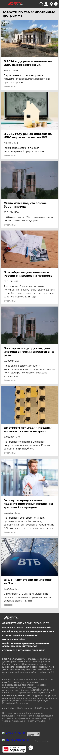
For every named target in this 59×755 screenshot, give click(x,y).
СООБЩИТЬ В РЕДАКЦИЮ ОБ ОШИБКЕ (23, 650)
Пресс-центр (41, 623)
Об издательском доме (17, 623)
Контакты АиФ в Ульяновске (20, 635)
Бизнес (8, 605)
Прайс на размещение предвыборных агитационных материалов (25, 644)
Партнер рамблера (42, 741)
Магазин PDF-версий (38, 627)
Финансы (9, 87)
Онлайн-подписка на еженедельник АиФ (28, 631)
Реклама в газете (12, 627)
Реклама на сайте (13, 639)
